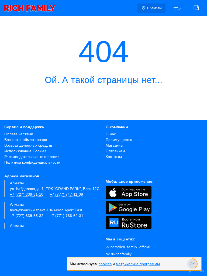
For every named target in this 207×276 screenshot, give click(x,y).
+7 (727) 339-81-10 (26, 194)
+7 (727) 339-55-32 (26, 215)
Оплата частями (18, 134)
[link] (30, 8)
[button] (177, 8)
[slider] (192, 263)
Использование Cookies (25, 151)
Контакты (114, 156)
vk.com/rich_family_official (128, 247)
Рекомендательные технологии (32, 156)
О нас (111, 134)
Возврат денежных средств (28, 145)
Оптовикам (115, 151)
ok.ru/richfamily (119, 254)
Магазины (114, 145)
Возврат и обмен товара (25, 139)
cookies (105, 264)
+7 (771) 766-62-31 (66, 215)
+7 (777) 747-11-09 (66, 194)
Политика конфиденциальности (32, 162)
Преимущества (119, 139)
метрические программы (138, 264)
